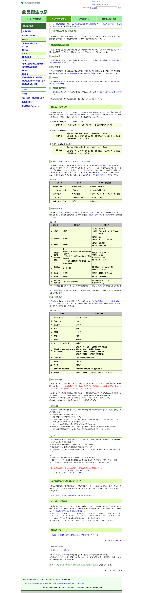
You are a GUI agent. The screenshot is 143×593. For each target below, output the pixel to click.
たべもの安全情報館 (34, 19)
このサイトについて (83, 583)
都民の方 (66, 550)
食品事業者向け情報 (59, 19)
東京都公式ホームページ (101, 4)
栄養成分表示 (27, 102)
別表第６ (68, 212)
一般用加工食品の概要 (29, 43)
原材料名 (25, 50)
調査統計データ (84, 19)
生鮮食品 (25, 89)
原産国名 (25, 74)
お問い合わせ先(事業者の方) (38, 583)
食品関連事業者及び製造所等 (32, 77)
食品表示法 (27, 31)
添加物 (24, 94)
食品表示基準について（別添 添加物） (92, 175)
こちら (87, 99)
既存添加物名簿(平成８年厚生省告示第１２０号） (85, 73)
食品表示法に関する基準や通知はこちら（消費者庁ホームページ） (75, 535)
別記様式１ (78, 115)
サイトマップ (98, 1)
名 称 (25, 47)
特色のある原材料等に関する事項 (33, 81)
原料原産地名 (26, 57)
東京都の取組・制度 (109, 19)
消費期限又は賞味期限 (29, 67)
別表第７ (54, 301)
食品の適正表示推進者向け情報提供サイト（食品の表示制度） (93, 24)
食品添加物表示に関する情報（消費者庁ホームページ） (75, 495)
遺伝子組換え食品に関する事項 (33, 98)
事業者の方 (55, 550)
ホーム (51, 24)
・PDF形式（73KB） (82, 470)
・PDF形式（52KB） (75, 473)
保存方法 (25, 70)
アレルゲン (25, 60)
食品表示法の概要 (28, 35)
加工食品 (57, 26)
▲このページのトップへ (113, 540)
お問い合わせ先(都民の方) (62, 583)
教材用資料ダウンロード (30, 106)
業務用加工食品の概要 (29, 84)
